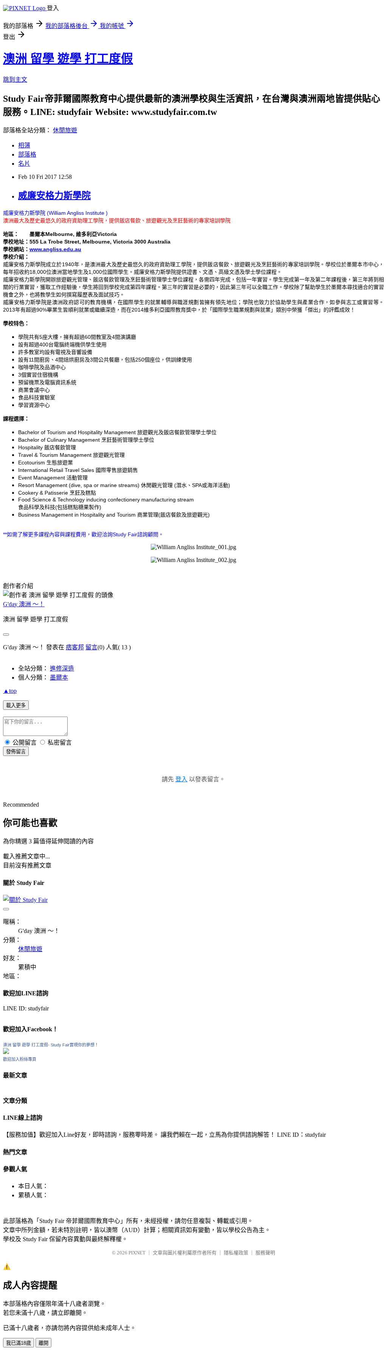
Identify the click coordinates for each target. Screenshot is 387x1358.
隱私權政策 (236, 1253)
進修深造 (62, 668)
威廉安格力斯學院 (54, 195)
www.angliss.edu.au (55, 249)
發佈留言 (16, 751)
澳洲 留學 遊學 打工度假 (68, 58)
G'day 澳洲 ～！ (24, 604)
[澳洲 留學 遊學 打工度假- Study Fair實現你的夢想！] (6, 1052)
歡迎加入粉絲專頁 (19, 1059)
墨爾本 (59, 677)
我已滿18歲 (18, 1343)
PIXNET (137, 1253)
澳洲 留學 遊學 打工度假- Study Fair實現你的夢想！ (51, 1045)
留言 (91, 647)
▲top (10, 691)
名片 (24, 163)
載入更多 (16, 705)
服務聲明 (265, 1253)
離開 (43, 1343)
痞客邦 (75, 647)
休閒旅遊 (65, 130)
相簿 (24, 145)
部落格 (27, 154)
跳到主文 (15, 79)
